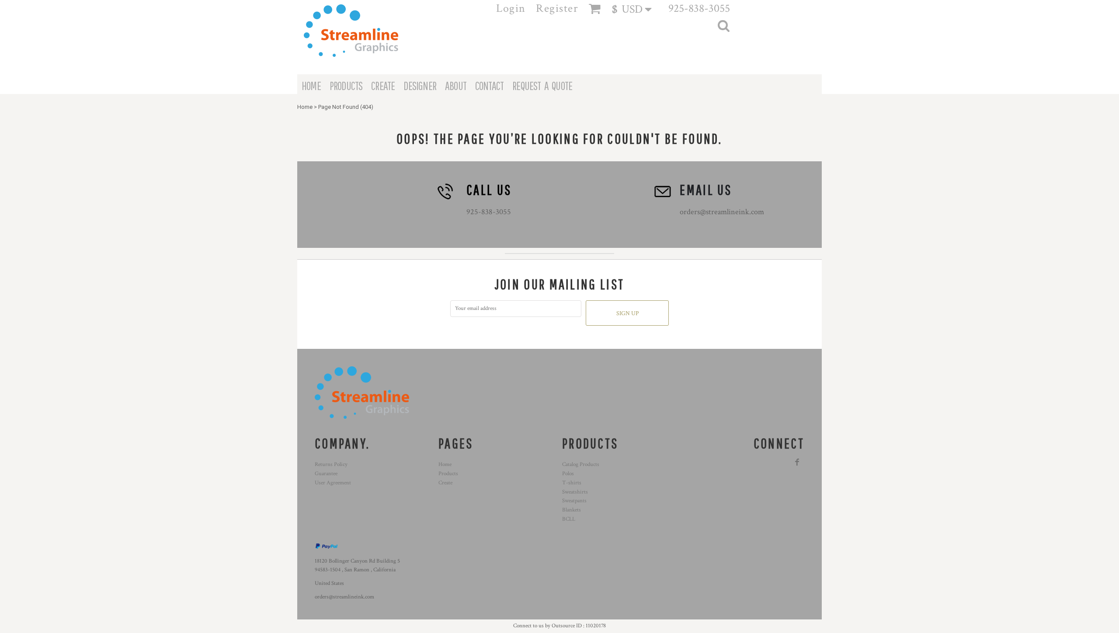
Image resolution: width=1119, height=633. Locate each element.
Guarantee (326, 473)
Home (305, 107)
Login (511, 8)
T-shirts (571, 483)
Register (557, 8)
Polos (568, 473)
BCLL (568, 519)
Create (445, 483)
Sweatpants (574, 500)
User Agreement (333, 483)
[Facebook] (797, 462)
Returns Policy (331, 464)
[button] (636, 8)
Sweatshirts (575, 492)
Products (448, 473)
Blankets (571, 510)
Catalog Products (580, 464)
